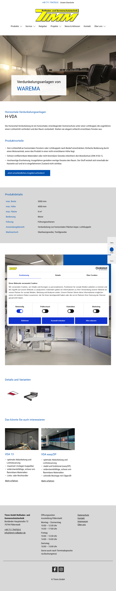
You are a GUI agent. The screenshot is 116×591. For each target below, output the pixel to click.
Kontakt (87, 26)
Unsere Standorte (67, 2)
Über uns (98, 26)
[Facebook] (55, 569)
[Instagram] (61, 569)
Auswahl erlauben (58, 321)
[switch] (45, 311)
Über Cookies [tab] (92, 275)
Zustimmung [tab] (24, 275)
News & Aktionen (72, 26)
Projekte (54, 26)
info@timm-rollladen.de (15, 533)
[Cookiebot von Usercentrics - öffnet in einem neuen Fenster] (97, 268)
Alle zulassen (91, 321)
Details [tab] (58, 275)
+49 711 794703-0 (50, 2)
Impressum (83, 521)
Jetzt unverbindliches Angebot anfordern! (26, 173)
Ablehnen (25, 321)
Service (28, 26)
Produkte (15, 26)
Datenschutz (83, 515)
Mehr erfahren (11, 481)
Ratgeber (43, 26)
